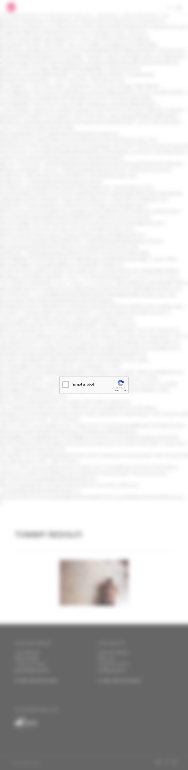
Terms (123, 390)
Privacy (116, 390)
